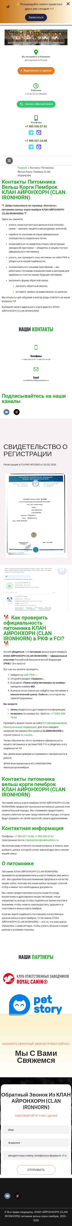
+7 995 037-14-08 (36, 140)
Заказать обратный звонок (38, 104)
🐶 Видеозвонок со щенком (35, 70)
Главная (22, 167)
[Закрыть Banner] (68, 4)
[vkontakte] (6, 411)
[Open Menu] (9, 160)
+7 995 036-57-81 (36, 126)
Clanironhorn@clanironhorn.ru (42, 840)
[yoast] (17, 411)
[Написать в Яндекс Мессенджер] (32, 132)
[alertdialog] (36, 11)
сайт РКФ (29, 674)
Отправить (36, 1169)
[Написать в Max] (39, 132)
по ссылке (26, 735)
